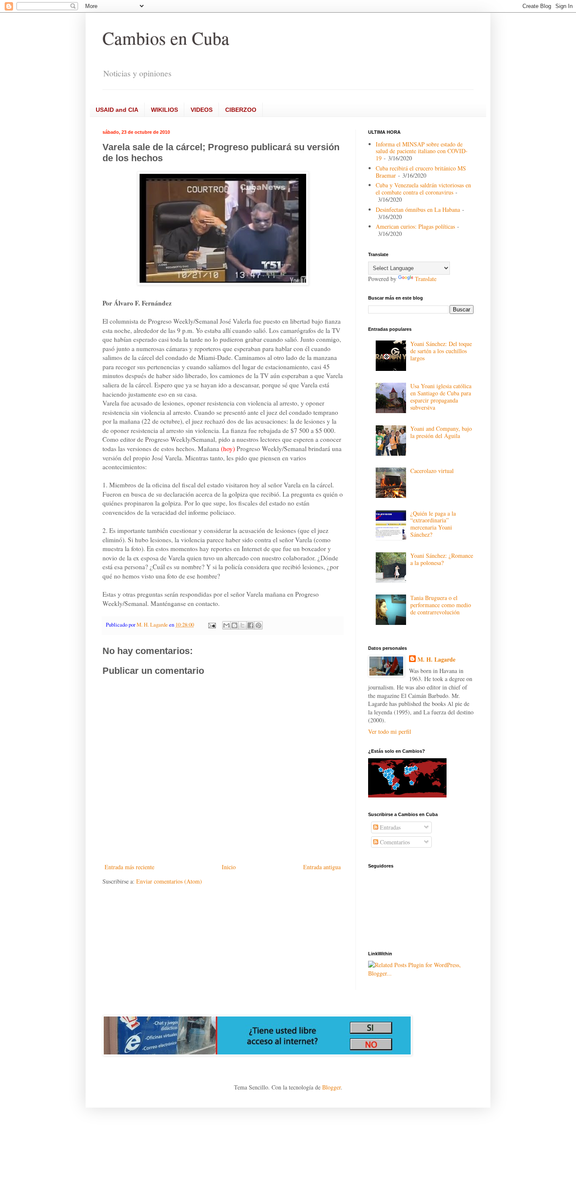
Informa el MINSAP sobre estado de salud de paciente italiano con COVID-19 (422, 151)
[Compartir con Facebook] (250, 625)
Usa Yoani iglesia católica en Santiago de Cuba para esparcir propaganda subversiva (440, 396)
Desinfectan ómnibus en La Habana (418, 209)
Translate (425, 279)
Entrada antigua (322, 867)
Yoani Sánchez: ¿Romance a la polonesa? (441, 559)
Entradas (389, 827)
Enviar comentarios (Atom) (169, 881)
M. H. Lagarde (436, 659)
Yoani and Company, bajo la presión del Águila (441, 432)
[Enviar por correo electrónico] (226, 625)
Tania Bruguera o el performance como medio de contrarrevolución (440, 605)
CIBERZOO (240, 109)
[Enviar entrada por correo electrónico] (211, 624)
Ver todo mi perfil (389, 731)
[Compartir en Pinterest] (258, 625)
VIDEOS (202, 109)
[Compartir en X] (242, 625)
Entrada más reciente (129, 867)
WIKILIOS (164, 109)
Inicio (229, 867)
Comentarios (394, 842)
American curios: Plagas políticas (415, 226)
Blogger (331, 1087)
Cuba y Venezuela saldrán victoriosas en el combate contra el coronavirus (423, 188)
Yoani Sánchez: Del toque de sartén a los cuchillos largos (441, 351)
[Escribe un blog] (234, 625)
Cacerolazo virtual (432, 471)
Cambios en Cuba (165, 38)
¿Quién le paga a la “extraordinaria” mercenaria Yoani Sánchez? (433, 523)
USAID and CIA (117, 109)
